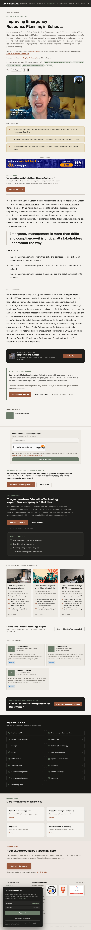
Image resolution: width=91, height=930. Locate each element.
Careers (43, 899)
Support (43, 913)
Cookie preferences (79, 927)
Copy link (17, 70)
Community (61, 4)
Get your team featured (20, 395)
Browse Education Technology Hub (69, 629)
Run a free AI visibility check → (21, 485)
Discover (40, 4)
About (83, 4)
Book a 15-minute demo (19, 866)
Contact (43, 888)
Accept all (22, 913)
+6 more (49, 65)
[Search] (88, 3)
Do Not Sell (69, 927)
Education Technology (16, 16)
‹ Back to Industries (12, 12)
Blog (77, 4)
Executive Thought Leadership (17, 54)
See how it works (41, 395)
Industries (50, 4)
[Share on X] (24, 70)
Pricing (71, 4)
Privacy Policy (49, 927)
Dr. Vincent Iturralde (29, 204)
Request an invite (16, 190)
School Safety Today (32, 200)
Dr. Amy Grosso (77, 200)
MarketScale (35, 51)
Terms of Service (59, 927)
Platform (32, 4)
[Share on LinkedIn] (28, 70)
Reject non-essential (22, 918)
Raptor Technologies (31, 58)
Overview (23, 4)
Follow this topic (45, 459)
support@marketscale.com (33, 455)
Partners (43, 902)
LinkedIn (51, 662)
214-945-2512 (17, 455)
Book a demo (44, 485)
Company (11, 662)
